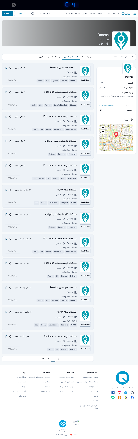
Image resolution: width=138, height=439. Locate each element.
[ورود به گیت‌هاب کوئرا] (132, 392)
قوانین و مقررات (19, 391)
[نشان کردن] (6, 67)
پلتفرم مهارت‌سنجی (66, 377)
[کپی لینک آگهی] (9, 67)
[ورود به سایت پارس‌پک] (62, 424)
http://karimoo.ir (106, 106)
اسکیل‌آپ (46, 382)
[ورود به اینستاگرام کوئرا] (119, 392)
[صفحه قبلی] (58, 359)
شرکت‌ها (124, 57)
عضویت (7, 13)
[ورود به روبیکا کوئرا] (125, 397)
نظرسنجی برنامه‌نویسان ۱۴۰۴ (89, 407)
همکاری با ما (21, 377)
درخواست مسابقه (67, 386)
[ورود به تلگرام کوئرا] (125, 392)
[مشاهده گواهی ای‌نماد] (74, 426)
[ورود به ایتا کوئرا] (119, 397)
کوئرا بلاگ (22, 396)
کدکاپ (47, 386)
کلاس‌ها (95, 401)
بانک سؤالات (93, 386)
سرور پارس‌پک (63, 431)
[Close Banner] (14, 5)
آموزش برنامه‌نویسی (90, 377)
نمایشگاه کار (45, 391)
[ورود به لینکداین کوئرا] (113, 392)
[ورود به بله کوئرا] (113, 397)
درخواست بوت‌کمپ (66, 391)
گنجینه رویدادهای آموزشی (39, 377)
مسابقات (95, 391)
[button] (116, 134)
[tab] (87, 57)
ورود (20, 13)
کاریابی (95, 396)
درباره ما (23, 386)
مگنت (132, 57)
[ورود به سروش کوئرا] (132, 397)
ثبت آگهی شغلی (67, 382)
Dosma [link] (115, 57)
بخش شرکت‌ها (44, 13)
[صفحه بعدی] (36, 359)
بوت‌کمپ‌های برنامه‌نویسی (87, 382)
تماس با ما (22, 382)
